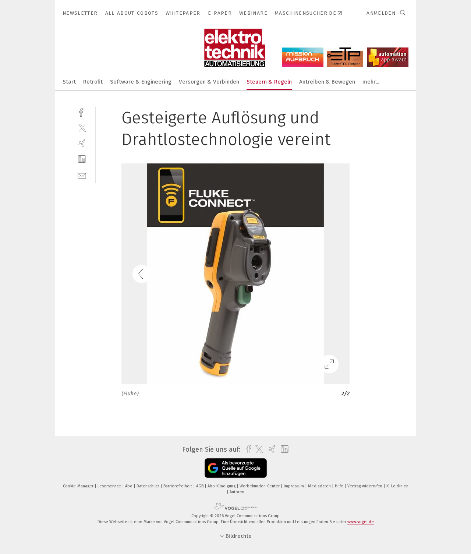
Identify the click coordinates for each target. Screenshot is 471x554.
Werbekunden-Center (260, 486)
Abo (129, 486)
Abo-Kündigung (222, 486)
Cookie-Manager (79, 486)
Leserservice (110, 486)
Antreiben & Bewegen (327, 81)
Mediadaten (320, 486)
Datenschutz (148, 486)
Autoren (237, 492)
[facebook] (81, 111)
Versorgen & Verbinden (209, 81)
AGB (200, 486)
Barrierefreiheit (178, 486)
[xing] (81, 143)
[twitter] (81, 127)
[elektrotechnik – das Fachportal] (69, 81)
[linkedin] (81, 159)
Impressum (294, 486)
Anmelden (381, 13)
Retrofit (93, 81)
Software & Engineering (140, 81)
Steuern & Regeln (269, 81)
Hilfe (339, 486)
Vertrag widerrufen (365, 486)
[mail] (81, 175)
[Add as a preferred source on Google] (236, 468)
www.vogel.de (360, 521)
